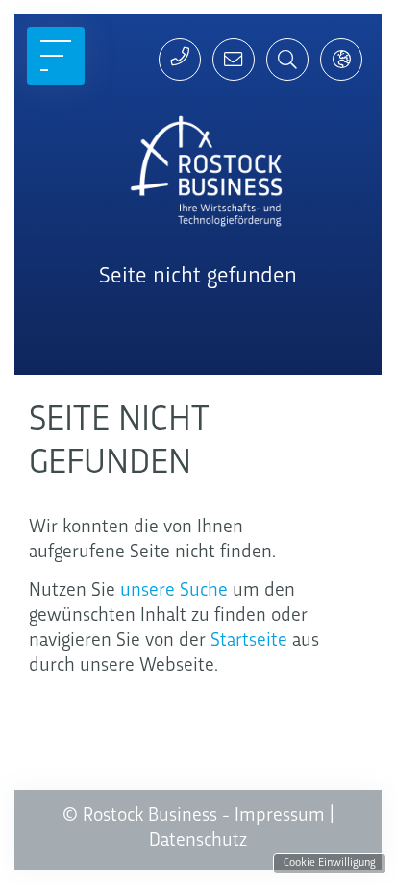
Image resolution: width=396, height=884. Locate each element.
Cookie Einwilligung (330, 863)
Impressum (280, 815)
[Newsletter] (233, 59)
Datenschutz (198, 840)
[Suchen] (287, 59)
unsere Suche (174, 591)
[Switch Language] (341, 59)
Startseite (248, 641)
